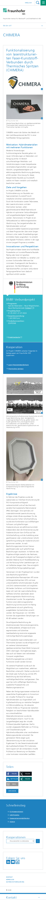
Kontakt (9, 877)
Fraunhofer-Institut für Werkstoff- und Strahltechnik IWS (22, 18)
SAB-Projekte (14, 815)
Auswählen (38, 841)
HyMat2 (28, 308)
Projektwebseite (14, 337)
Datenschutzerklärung (15, 882)
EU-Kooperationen (16, 811)
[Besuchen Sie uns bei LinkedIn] (8, 862)
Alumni (12, 822)
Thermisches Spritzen (15, 369)
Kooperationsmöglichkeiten (20, 818)
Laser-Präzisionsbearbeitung (18, 365)
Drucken (12, 791)
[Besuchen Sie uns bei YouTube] (13, 862)
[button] (12, 774)
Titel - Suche (37, 2)
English (28, 3)
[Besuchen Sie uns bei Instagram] (18, 862)
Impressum (10, 879)
